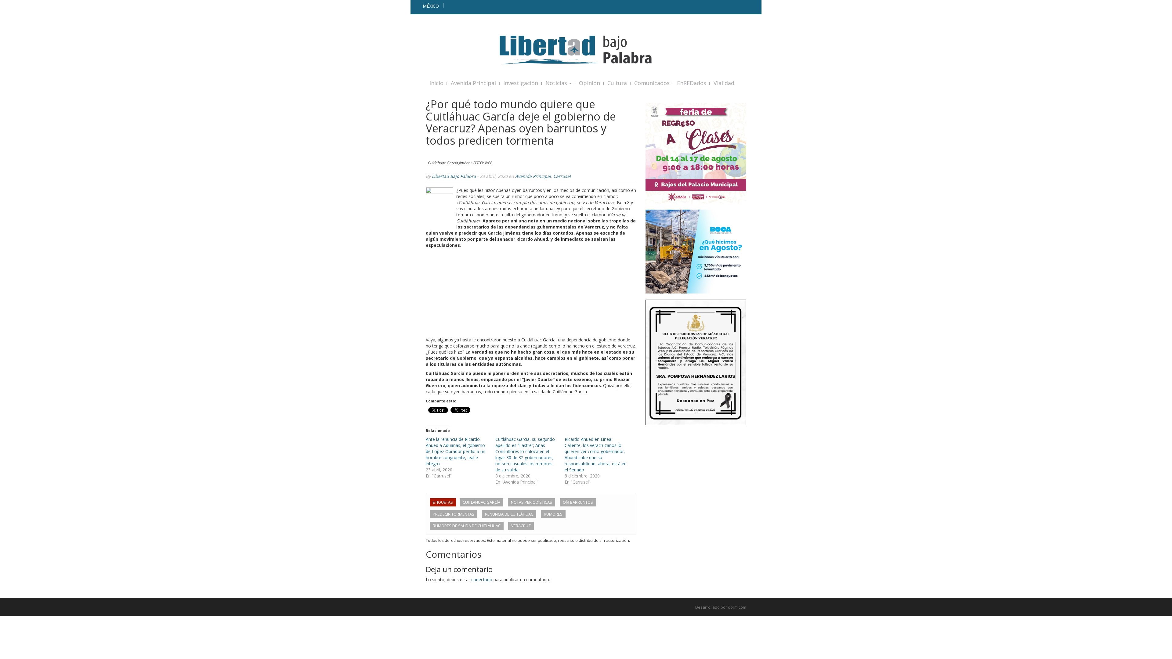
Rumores (553, 514)
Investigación (520, 83)
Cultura (617, 83)
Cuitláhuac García (481, 502)
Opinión (589, 83)
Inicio (436, 83)
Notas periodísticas (531, 502)
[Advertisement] (531, 294)
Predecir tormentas (453, 514)
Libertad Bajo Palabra (454, 176)
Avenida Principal (473, 83)
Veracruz (521, 525)
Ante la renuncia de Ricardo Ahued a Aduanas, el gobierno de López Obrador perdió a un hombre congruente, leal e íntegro (455, 451)
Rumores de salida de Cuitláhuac (467, 525)
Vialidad (724, 83)
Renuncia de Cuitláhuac (509, 514)
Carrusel (562, 176)
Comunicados (652, 83)
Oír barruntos (578, 502)
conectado (481, 579)
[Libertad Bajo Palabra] (586, 50)
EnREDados (691, 83)
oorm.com (737, 607)
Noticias (557, 83)
